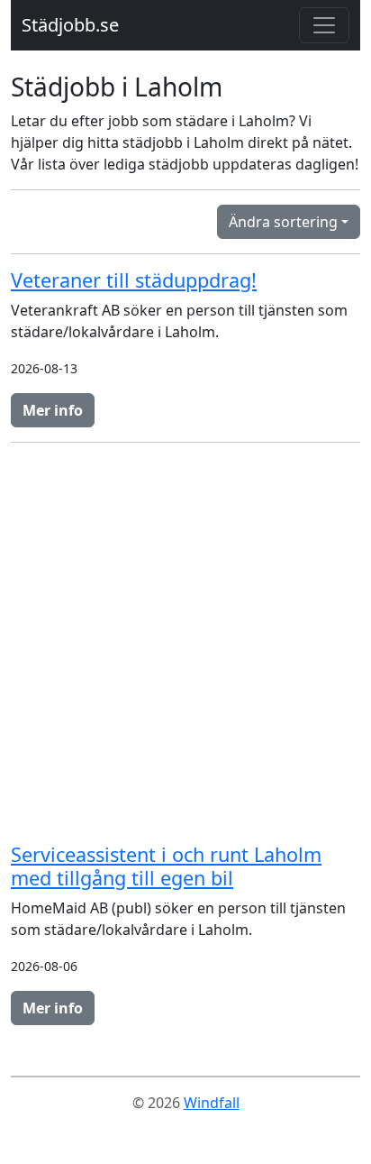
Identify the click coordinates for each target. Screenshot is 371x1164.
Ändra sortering (283, 222)
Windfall (212, 1103)
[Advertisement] (185, 643)
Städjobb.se (70, 25)
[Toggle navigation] (324, 25)
